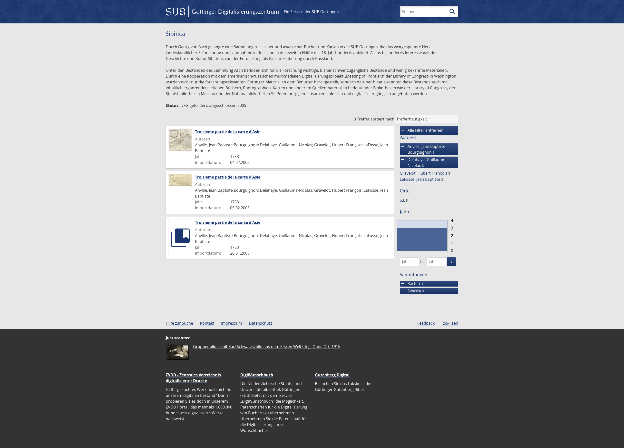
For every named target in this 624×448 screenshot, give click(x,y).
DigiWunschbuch (256, 375)
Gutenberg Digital (332, 375)
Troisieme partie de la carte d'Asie (227, 131)
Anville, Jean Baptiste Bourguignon (422, 149)
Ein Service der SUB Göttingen (311, 11)
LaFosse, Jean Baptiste (421, 179)
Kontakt (207, 323)
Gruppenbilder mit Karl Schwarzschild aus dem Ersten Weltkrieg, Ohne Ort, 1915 (266, 346)
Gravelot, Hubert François (425, 173)
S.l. (404, 200)
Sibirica (412, 291)
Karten (411, 284)
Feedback (426, 323)
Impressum (231, 323)
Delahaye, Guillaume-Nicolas (423, 162)
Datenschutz (260, 323)
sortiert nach (382, 119)
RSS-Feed (449, 323)
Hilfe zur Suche (179, 323)
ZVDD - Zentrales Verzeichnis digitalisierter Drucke (193, 377)
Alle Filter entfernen (422, 130)
